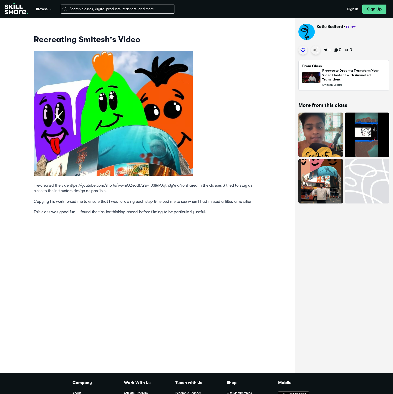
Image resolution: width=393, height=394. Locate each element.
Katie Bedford (330, 26)
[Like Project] (302, 50)
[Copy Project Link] (315, 50)
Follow (351, 26)
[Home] (16, 9)
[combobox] (117, 9)
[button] (51, 9)
